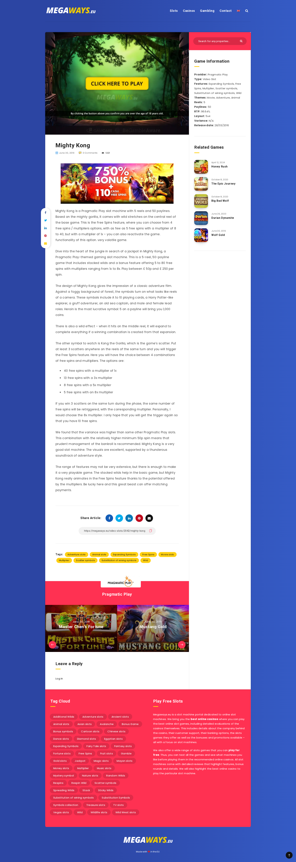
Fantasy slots (123, 746)
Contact (226, 10)
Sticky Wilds (106, 790)
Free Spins (148, 554)
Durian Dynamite (222, 217)
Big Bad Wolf (220, 200)
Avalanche (107, 724)
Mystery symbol (63, 775)
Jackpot (80, 761)
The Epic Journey (223, 183)
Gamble (126, 753)
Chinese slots (116, 731)
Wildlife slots (99, 812)
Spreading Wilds (64, 790)
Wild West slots (125, 812)
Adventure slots (76, 554)
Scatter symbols (85, 560)
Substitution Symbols (116, 797)
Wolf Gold (218, 235)
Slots (174, 10)
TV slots (118, 805)
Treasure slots (95, 805)
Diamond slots (86, 739)
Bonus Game (130, 724)
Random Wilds (115, 775)
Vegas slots (61, 812)
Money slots (61, 768)
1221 (107, 152)
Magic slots (101, 761)
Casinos (189, 10)
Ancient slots (120, 716)
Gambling (207, 10)
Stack (86, 790)
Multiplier (64, 560)
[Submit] (241, 41)
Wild (145, 560)
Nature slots (90, 775)
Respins (58, 783)
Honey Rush (219, 166)
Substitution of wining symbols (119, 560)
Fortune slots (62, 753)
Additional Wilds (63, 716)
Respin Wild (78, 783)
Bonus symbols (63, 731)
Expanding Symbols (124, 554)
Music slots (104, 768)
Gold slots (60, 761)
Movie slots (167, 554)
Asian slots (84, 724)
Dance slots (61, 739)
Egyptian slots (113, 739)
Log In (59, 678)
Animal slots (99, 554)
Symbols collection (65, 805)
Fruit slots (106, 753)
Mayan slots (124, 761)
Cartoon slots (90, 731)
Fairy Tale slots (96, 746)
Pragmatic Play (117, 594)
